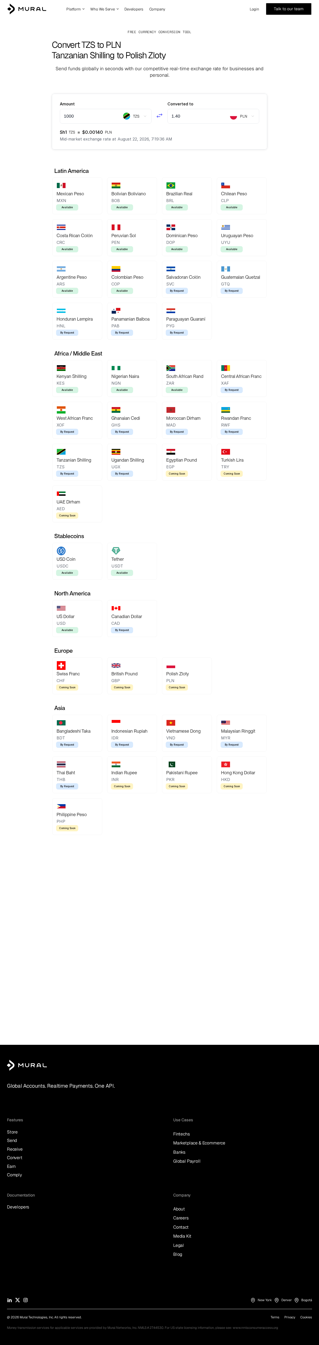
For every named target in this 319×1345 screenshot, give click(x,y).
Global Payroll (187, 1161)
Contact (181, 1227)
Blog (177, 1254)
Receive (15, 1149)
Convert (14, 1157)
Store (12, 1132)
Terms (275, 1317)
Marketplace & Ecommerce (199, 1143)
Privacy (289, 1317)
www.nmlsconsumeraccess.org (255, 1328)
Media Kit (182, 1236)
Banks (179, 1152)
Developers (18, 1207)
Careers (181, 1218)
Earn (11, 1166)
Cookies (306, 1317)
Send (12, 1140)
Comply (14, 1175)
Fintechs (181, 1134)
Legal (178, 1245)
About (179, 1209)
